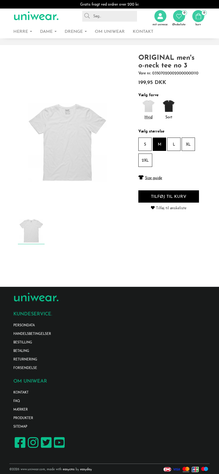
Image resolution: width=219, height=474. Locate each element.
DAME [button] (47, 32)
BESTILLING (22, 342)
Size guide (153, 178)
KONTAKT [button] (143, 32)
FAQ (16, 401)
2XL (145, 161)
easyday (86, 469)
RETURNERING (25, 359)
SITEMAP (20, 426)
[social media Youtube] (59, 447)
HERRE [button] (21, 32)
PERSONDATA (24, 325)
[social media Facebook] (19, 447)
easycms (69, 469)
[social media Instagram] (32, 447)
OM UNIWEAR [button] (110, 32)
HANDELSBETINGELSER (32, 334)
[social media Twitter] (46, 447)
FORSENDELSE (25, 368)
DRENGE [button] (74, 32)
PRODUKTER (23, 418)
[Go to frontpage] (36, 16)
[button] (179, 18)
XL (188, 145)
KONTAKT (21, 392)
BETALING (21, 351)
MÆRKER (20, 409)
